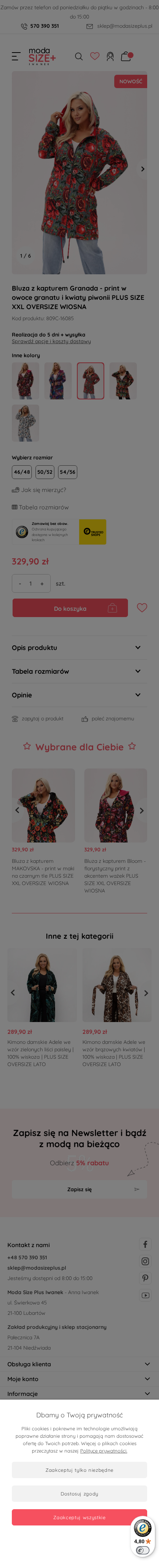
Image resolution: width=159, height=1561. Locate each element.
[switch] (142, 1550)
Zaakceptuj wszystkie (79, 1517)
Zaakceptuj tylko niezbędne (79, 1470)
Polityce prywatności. (103, 1451)
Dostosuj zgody (79, 1494)
